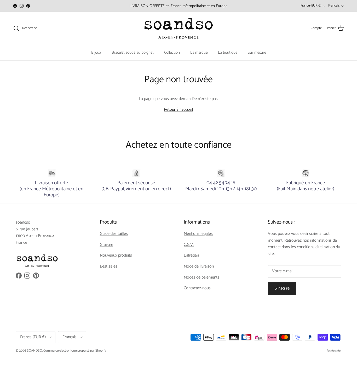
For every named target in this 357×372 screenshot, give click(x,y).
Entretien (191, 255)
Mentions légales (198, 233)
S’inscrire (282, 288)
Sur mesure (257, 52)
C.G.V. (189, 244)
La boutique (227, 52)
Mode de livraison (199, 266)
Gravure (106, 244)
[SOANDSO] (179, 28)
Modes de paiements (201, 277)
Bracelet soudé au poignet (133, 52)
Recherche (334, 351)
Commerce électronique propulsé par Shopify (74, 350)
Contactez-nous (197, 288)
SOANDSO (34, 350)
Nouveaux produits (116, 255)
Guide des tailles (114, 233)
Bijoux (96, 52)
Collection (172, 52)
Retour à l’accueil (178, 109)
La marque (199, 52)
